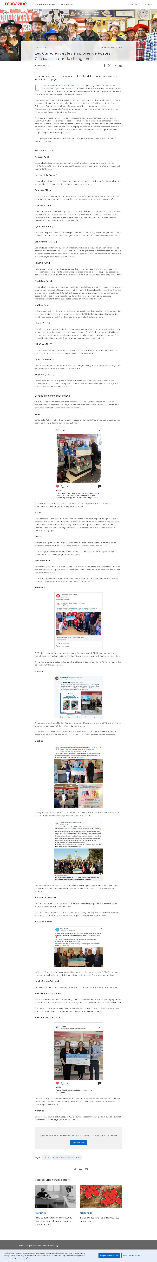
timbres (46, 1157)
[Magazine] (16, 4)
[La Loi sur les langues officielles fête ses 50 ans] (101, 1197)
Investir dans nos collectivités (68, 407)
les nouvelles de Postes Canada (66, 1157)
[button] (104, 65)
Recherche (132, 4)
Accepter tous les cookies (109, 1255)
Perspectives (67, 4)
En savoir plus (78, 1142)
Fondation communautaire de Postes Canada (63, 85)
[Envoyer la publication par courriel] (120, 65)
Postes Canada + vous (44, 4)
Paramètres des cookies (131, 1255)
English (148, 4)
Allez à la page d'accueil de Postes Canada (37, 1245)
